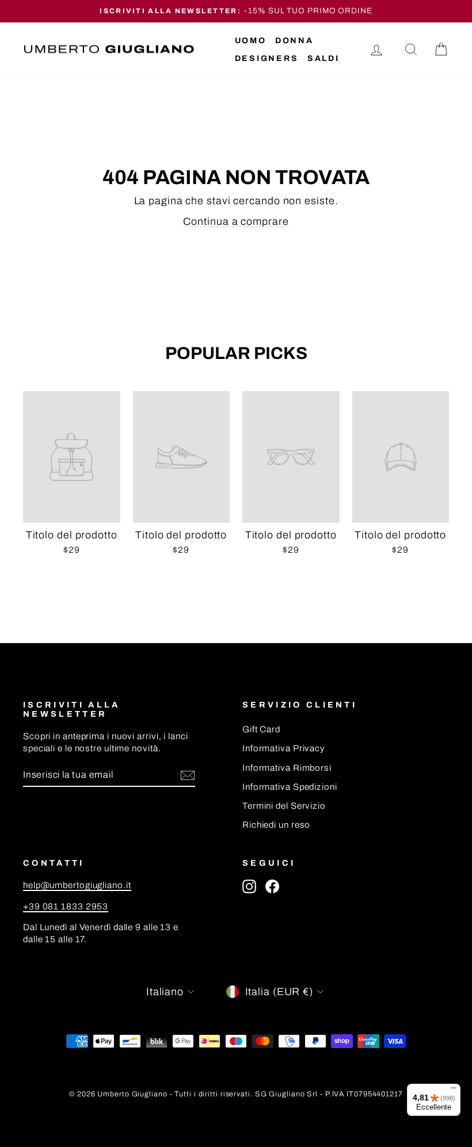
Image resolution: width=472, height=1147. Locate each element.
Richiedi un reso (276, 824)
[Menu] (453, 1091)
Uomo (251, 40)
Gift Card (261, 729)
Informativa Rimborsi (287, 768)
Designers (267, 58)
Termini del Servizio (284, 805)
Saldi (323, 58)
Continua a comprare (235, 221)
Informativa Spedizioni (289, 787)
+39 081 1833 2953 (65, 906)
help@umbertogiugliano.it (77, 885)
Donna (294, 40)
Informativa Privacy (283, 748)
